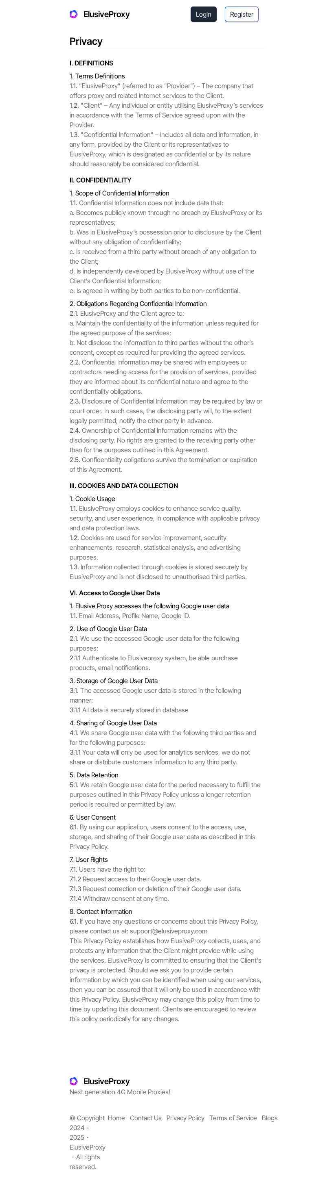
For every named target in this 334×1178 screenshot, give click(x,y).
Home (116, 1118)
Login (203, 14)
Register (241, 14)
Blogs (270, 1118)
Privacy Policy (185, 1118)
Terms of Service (233, 1118)
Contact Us (146, 1118)
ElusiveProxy (107, 14)
